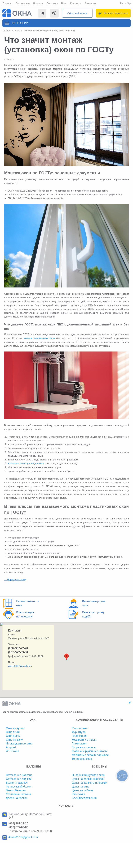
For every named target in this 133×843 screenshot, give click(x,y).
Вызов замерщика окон (93, 603)
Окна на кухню (15, 728)
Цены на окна (80, 786)
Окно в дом (13, 735)
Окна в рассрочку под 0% (93, 614)
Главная (7, 3)
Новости (38, 3)
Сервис (49, 711)
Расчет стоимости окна (27, 603)
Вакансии (90, 3)
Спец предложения (84, 798)
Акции (73, 711)
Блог (64, 3)
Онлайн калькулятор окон (88, 775)
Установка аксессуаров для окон (26, 463)
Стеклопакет (80, 728)
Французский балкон (19, 786)
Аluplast (11, 747)
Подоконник (79, 735)
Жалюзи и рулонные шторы (89, 751)
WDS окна (12, 751)
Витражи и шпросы (84, 747)
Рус (122, 3)
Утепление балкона (18, 794)
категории (20, 23)
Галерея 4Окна (61, 711)
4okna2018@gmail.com (20, 666)
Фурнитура (79, 732)
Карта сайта (9, 711)
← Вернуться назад (15, 579)
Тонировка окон (82, 758)
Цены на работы (82, 790)
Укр (129, 3)
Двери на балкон (17, 798)
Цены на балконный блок (88, 778)
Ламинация (79, 743)
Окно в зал (13, 732)
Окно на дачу (14, 739)
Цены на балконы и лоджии (89, 782)
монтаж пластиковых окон (39, 338)
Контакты (75, 3)
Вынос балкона (16, 790)
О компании (23, 3)
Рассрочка (78, 794)
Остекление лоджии (19, 778)
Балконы (40, 711)
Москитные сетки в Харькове (90, 754)
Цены (80, 711)
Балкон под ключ (17, 782)
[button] (66, 656)
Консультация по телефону (25, 614)
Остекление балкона (19, 775)
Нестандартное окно (19, 743)
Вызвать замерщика (116, 13)
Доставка (52, 3)
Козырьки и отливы (84, 739)
